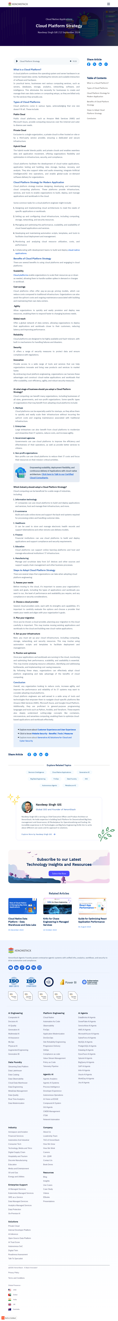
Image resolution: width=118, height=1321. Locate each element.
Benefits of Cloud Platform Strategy (98, 103)
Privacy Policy (13, 1273)
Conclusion (91, 118)
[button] (17, 61)
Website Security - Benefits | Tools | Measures (52, 733)
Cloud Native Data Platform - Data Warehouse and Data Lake (22, 921)
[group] (46, 61)
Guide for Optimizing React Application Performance (92, 920)
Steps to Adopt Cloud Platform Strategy (96, 111)
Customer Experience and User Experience (57, 729)
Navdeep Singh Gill (48, 32)
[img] (71, 61)
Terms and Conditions (16, 1278)
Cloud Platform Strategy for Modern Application (98, 95)
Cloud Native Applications (59, 19)
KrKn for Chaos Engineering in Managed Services (56, 921)
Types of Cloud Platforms (97, 88)
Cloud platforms (20, 275)
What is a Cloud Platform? (98, 83)
